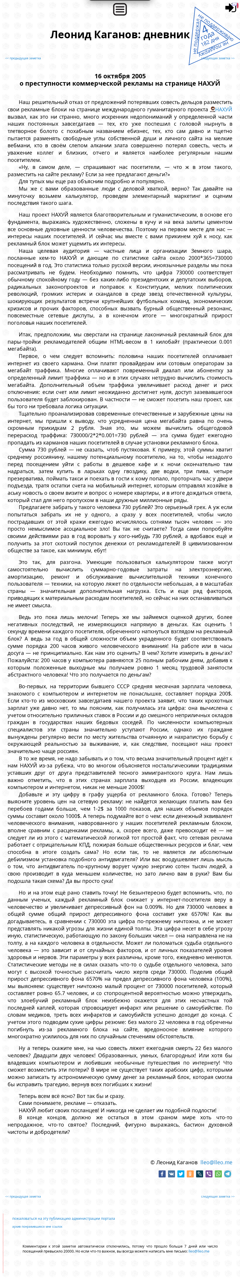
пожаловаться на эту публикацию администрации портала (63, 1218)
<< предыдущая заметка (23, 58)
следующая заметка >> (218, 58)
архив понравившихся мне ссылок (37, 1226)
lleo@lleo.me (216, 1162)
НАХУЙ (223, 109)
